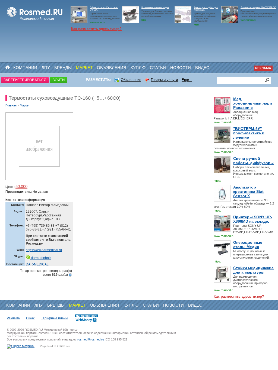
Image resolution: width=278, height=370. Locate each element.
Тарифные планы (54, 318)
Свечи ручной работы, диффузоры (253, 160)
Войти (58, 80)
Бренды (63, 67)
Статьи (158, 67)
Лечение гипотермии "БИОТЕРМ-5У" (258, 7)
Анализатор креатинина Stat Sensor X (248, 191)
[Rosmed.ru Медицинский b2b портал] (34, 20)
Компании (25, 67)
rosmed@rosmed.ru (90, 339)
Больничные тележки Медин (155, 7)
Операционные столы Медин (247, 244)
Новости (180, 67)
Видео (202, 67)
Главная (11, 105)
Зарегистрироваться (25, 80)
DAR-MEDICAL (37, 264)
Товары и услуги (164, 80)
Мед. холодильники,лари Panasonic (252, 103)
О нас (30, 318)
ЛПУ (46, 67)
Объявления (111, 67)
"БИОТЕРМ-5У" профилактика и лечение (248, 132)
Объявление (131, 80)
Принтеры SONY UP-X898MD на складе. (252, 219)
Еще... (187, 80)
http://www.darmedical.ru (44, 250)
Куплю (138, 67)
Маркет (84, 67)
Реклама (263, 68)
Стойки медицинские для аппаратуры (253, 270)
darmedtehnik (40, 258)
